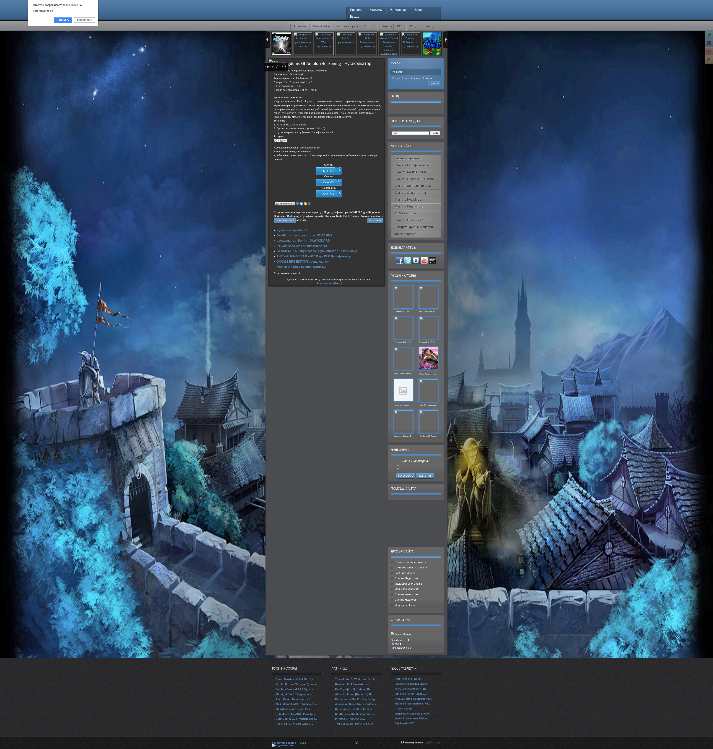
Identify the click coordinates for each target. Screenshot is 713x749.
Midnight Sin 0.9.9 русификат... (296, 694)
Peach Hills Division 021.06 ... (294, 723)
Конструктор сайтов (284, 742)
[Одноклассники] (305, 204)
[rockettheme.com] (412, 743)
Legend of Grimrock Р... (403, 436)
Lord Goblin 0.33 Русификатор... (297, 718)
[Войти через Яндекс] (419, 108)
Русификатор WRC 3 (292, 230)
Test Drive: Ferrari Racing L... (410, 694)
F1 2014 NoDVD (403, 708)
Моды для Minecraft (407, 588)
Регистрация (324, 283)
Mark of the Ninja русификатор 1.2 (301, 266)
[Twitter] (301, 204)
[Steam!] (432, 263)
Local (398, 78)
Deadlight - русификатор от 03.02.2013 (304, 235)
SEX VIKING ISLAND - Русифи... (296, 713)
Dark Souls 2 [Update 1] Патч (353, 708)
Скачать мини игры (406, 594)
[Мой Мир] (309, 204)
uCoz (303, 742)
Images (417, 78)
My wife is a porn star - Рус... (294, 708)
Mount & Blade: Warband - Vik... (412, 703)
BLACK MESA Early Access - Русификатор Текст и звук (317, 251)
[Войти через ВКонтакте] (406, 108)
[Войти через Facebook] (413, 108)
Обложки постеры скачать (410, 562)
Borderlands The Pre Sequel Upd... (357, 699)
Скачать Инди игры (406, 578)
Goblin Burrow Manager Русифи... (297, 684)
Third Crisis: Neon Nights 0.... (294, 699)
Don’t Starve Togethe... (403, 373)
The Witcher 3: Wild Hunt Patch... (356, 679)
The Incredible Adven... (428, 436)
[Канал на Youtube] (424, 263)
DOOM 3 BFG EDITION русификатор (303, 261)
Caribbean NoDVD (404, 723)
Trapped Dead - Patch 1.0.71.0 (354, 723)
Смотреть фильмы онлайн (411, 567)
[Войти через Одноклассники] (431, 108)
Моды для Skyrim (405, 605)
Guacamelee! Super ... (403, 312)
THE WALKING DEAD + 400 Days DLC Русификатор (314, 256)
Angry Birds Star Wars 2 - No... (411, 689)
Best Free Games (405, 572)
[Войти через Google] (425, 108)
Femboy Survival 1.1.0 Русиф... (295, 689)
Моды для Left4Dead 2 (408, 583)
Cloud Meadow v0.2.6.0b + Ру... (295, 679)
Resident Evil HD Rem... (428, 342)
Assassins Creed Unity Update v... (356, 703)
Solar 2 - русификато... (428, 405)
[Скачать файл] (329, 173)
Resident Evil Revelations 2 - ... (355, 684)
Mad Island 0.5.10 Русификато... (296, 703)
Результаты (425, 476)
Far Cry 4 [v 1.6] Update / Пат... (354, 689)
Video (429, 78)
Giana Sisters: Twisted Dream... (412, 684)
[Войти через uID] (400, 108)
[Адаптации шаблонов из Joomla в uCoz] (433, 743)
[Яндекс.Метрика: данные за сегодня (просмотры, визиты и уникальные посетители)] (283, 745)
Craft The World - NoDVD (408, 679)
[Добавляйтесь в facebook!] (400, 263)
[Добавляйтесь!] (416, 263)
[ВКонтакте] (297, 204)
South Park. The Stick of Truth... (355, 713)
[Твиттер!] (408, 263)
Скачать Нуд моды (406, 599)
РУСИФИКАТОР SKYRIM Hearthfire (302, 245)
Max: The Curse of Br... (428, 312)
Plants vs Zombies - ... (403, 406)
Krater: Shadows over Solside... (411, 718)
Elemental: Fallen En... (403, 342)
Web (407, 78)
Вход (337, 283)
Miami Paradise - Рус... (428, 374)
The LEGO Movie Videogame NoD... (413, 699)
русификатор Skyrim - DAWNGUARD (303, 240)
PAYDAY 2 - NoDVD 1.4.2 (350, 718)
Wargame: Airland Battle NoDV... (412, 713)
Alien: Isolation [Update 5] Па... (355, 694)
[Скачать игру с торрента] (329, 196)
